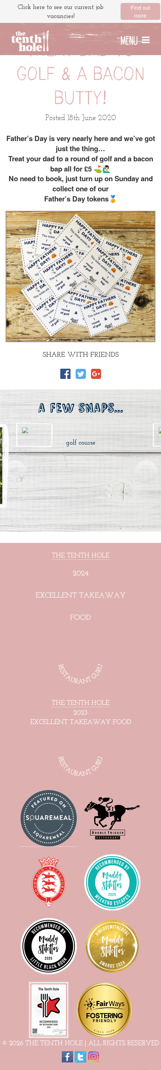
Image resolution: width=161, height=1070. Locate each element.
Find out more (140, 11)
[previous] (15, 471)
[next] (146, 471)
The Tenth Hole (80, 555)
